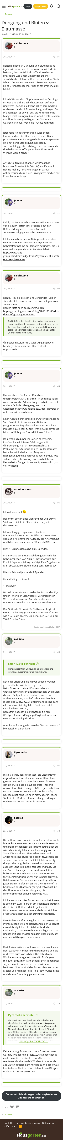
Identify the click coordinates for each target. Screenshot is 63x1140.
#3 (58, 288)
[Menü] (4, 6)
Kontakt (8, 1123)
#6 (58, 652)
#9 (58, 1003)
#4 (58, 386)
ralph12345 (9, 34)
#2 (58, 213)
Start (14, 1126)
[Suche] (58, 6)
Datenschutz (49, 1123)
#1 (58, 56)
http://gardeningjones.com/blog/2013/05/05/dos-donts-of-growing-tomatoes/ (31, 313)
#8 (58, 831)
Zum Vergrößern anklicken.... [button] (33, 1041)
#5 (58, 502)
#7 (58, 765)
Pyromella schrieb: (21, 1015)
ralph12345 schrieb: (21, 663)
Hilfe (6, 1126)
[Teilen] (54, 57)
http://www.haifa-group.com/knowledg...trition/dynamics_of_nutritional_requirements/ (31, 256)
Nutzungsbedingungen (27, 1123)
